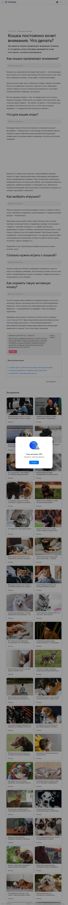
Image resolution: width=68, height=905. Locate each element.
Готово (34, 462)
